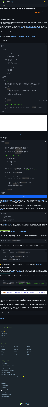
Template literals (7, 224)
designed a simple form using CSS (11, 200)
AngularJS (16, 349)
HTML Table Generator (5, 366)
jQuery (28, 346)
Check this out (38, 264)
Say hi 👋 (3, 331)
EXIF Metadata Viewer (5, 396)
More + (2, 398)
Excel (2, 354)
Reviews (15, 354)
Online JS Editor (4, 363)
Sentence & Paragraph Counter (7, 392)
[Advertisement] (23, 123)
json (15, 352)
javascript (45, 11)
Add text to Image (4, 389)
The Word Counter (4, 385)
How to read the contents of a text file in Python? (23, 36)
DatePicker (29, 349)
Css (2, 351)
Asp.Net (15, 347)
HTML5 (2, 352)
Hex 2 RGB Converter (5, 378)
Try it (24, 196)
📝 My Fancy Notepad (5, 390)
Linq (28, 352)
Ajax (2, 347)
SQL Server (20, 27)
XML (15, 355)
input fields (28, 26)
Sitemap (2, 338)
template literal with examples (18, 231)
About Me (3, 329)
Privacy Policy (4, 333)
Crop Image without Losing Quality (8, 368)
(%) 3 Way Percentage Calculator (7, 370)
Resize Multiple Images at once (7, 365)
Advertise (3, 335)
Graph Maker (3, 383)
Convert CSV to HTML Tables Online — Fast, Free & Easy (11, 376)
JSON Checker (3, 387)
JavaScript (3, 349)
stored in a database (16, 271)
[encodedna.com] (8, 2)
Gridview (29, 351)
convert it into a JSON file (34, 27)
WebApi (2, 355)
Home (2, 337)
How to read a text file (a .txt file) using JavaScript (21, 134)
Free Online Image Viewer (6, 394)
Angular (2, 346)
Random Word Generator (6, 379)
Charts (28, 347)
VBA (28, 354)
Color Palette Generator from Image (8, 374)
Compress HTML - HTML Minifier (7, 381)
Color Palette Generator (6, 372)
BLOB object (3, 209)
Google (15, 351)
